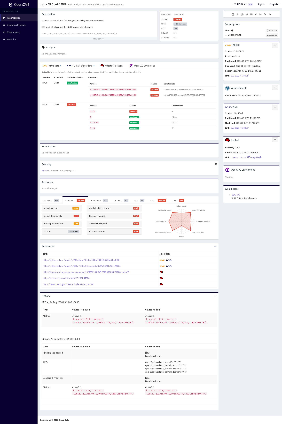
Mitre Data (54, 65)
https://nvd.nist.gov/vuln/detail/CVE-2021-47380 (66, 278)
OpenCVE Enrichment (144, 65)
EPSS (157, 200)
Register (275, 4)
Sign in (261, 4)
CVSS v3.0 (99, 200)
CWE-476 (236, 194)
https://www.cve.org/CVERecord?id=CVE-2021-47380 (68, 284)
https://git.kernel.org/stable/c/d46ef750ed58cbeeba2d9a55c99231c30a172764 (81, 266)
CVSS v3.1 (74, 200)
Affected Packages (114, 65)
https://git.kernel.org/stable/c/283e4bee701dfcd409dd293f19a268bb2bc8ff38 (81, 259)
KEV (138, 200)
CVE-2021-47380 (52, 4)
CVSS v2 (120, 200)
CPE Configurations (83, 65)
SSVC (177, 200)
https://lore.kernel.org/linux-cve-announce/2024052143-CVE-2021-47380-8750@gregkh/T (86, 272)
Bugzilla (255, 157)
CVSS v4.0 (50, 200)
